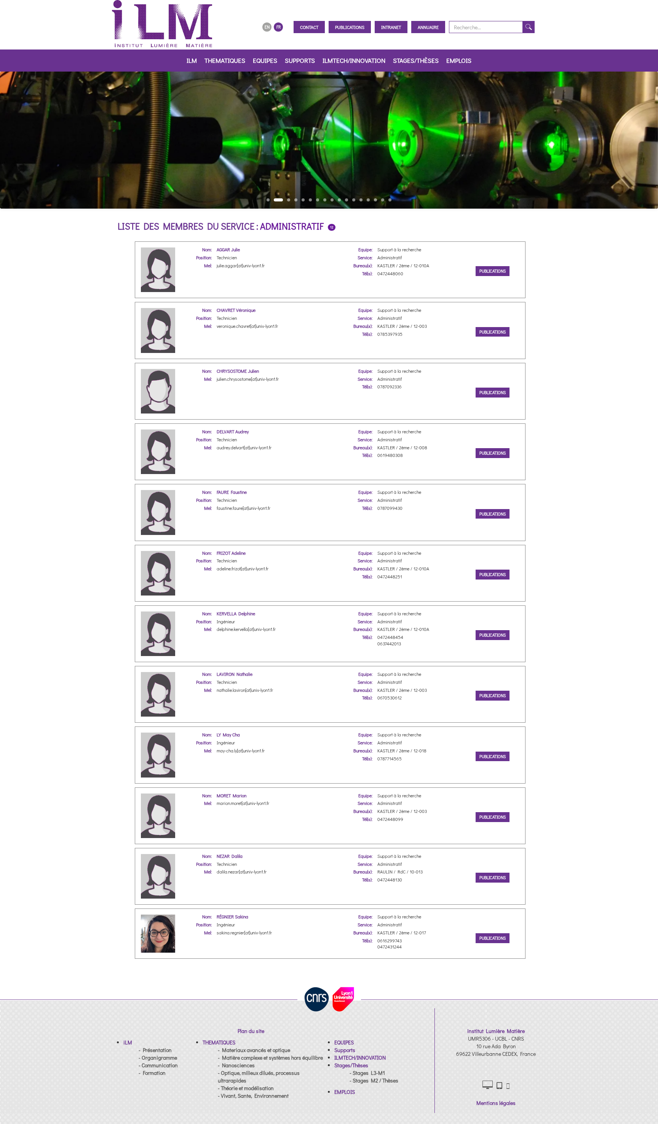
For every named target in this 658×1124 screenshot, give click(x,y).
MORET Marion (231, 795)
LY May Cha (228, 734)
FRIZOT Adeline (231, 553)
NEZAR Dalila (230, 856)
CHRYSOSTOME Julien (238, 371)
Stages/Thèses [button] (416, 60)
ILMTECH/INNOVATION (354, 60)
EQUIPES (265, 60)
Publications (349, 27)
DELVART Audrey (233, 431)
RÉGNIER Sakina (232, 916)
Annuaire (428, 27)
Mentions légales (496, 1102)
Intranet (391, 27)
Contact (309, 27)
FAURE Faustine (232, 492)
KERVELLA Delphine (236, 613)
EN (267, 27)
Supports (300, 60)
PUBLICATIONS (492, 271)
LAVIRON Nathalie (234, 674)
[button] (127, 1042)
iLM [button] (192, 60)
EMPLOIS (458, 60)
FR (278, 27)
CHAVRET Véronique (236, 310)
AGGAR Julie (228, 249)
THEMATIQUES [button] (224, 60)
